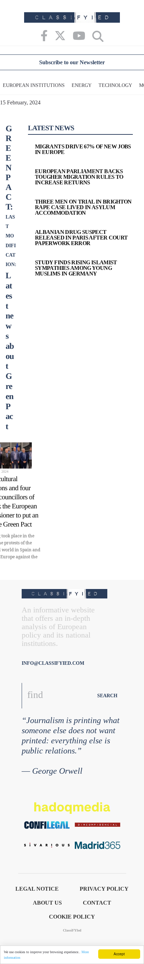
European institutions (34, 85)
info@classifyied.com (53, 663)
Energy (82, 85)
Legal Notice (37, 889)
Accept (119, 953)
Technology (115, 85)
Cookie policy (72, 917)
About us (47, 903)
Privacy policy (104, 889)
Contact (97, 903)
